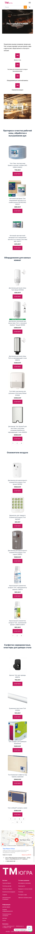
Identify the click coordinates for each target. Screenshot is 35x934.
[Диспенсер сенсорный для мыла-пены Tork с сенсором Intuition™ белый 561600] (17, 310)
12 (17, 822)
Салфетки (4, 894)
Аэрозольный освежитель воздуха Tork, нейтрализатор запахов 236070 (17, 587)
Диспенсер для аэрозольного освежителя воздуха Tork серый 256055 (17, 552)
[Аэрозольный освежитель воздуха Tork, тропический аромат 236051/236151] (17, 610)
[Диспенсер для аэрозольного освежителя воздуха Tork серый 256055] (17, 540)
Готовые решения (23, 880)
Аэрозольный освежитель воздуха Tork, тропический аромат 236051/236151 (17, 622)
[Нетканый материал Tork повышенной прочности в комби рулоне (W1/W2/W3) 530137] (17, 188)
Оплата (4, 920)
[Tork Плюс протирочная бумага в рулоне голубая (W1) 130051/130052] (17, 152)
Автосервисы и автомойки (24, 883)
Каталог (4, 880)
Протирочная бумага (7, 889)
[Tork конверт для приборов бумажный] (17, 731)
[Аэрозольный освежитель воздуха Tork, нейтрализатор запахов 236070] (17, 575)
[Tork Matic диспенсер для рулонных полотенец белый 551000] (17, 380)
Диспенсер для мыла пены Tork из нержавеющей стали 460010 (17, 358)
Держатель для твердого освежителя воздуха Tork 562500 (17, 517)
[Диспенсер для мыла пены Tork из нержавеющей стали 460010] (17, 345)
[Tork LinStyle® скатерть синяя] (17, 797)
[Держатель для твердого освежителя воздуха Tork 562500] (17, 504)
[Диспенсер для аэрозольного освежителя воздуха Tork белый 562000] (17, 469)
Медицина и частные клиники (25, 889)
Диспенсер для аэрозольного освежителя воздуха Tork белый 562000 (17, 482)
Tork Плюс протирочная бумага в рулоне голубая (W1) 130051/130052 (17, 165)
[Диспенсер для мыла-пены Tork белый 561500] (17, 277)
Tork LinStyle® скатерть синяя (17, 808)
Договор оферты (6, 907)
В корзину (17, 173)
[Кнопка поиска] (25, 7)
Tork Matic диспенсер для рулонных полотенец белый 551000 (17, 393)
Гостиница (20, 891)
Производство (21, 886)
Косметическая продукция (8, 891)
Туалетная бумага (6, 883)
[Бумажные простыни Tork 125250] (17, 697)
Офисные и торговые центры (25, 897)
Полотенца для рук (6, 886)
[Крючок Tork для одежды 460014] (17, 664)
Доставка (4, 918)
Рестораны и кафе (22, 894)
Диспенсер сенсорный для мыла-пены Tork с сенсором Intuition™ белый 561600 (17, 323)
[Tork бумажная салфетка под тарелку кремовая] (17, 764)
